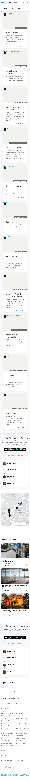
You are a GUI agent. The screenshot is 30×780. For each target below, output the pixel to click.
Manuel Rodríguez (14, 413)
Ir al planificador (24, 2)
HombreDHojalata (15, 370)
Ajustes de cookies (10, 775)
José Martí (10, 375)
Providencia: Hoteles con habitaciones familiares (7, 728)
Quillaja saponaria (13, 186)
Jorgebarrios (17, 217)
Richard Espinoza (16, 408)
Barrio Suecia (11, 256)
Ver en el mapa (20, 46)
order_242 (18, 27)
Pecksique (17, 66)
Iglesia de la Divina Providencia (14, 336)
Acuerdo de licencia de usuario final (13, 774)
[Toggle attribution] (27, 524)
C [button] (18, 504)
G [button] (20, 504)
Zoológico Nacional (14, 222)
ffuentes (18, 251)
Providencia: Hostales (7, 758)
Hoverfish (18, 102)
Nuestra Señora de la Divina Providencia (15, 295)
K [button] (9, 513)
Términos (4, 774)
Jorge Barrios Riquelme (15, 142)
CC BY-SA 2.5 (23, 66)
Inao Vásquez (17, 181)
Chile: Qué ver (5, 708)
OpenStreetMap (17, 523)
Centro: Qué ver (20, 748)
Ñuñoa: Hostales (20, 711)
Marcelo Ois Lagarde (15, 289)
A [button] (8, 511)
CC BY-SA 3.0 (23, 102)
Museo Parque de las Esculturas (14, 108)
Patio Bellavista (12, 33)
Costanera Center (13, 148)
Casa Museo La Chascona (12, 72)
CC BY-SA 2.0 (23, 27)
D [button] (21, 503)
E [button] (9, 515)
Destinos (26, 772)
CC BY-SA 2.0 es (23, 370)
